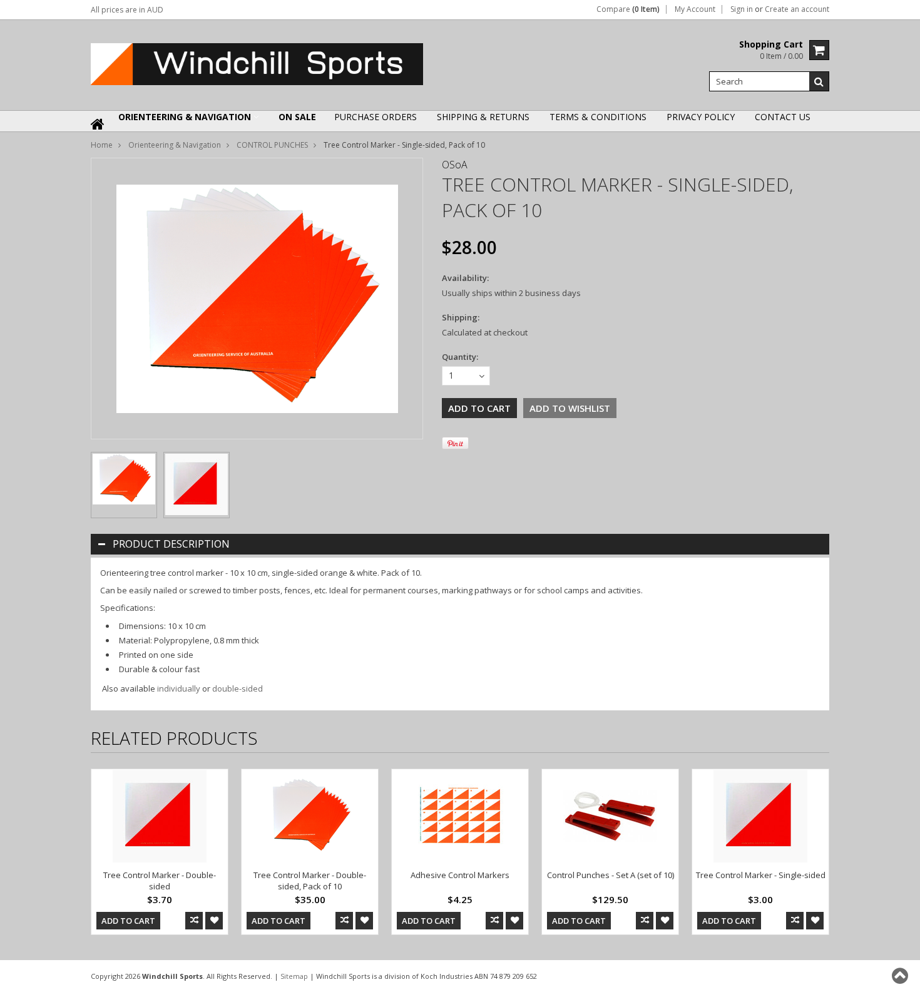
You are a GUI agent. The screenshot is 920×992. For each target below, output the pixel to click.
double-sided (237, 688)
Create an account (797, 9)
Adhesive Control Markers (460, 875)
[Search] (819, 81)
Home (102, 145)
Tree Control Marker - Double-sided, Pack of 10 (309, 880)
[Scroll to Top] (901, 975)
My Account (695, 9)
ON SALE (297, 117)
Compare (628, 9)
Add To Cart (128, 920)
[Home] (98, 132)
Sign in (741, 9)
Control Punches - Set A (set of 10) (610, 875)
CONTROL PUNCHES (272, 145)
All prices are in (127, 9)
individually (178, 688)
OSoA (455, 164)
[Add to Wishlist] (214, 920)
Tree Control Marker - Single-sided (760, 875)
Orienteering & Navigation (184, 117)
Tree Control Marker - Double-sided (159, 880)
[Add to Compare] (194, 920)
